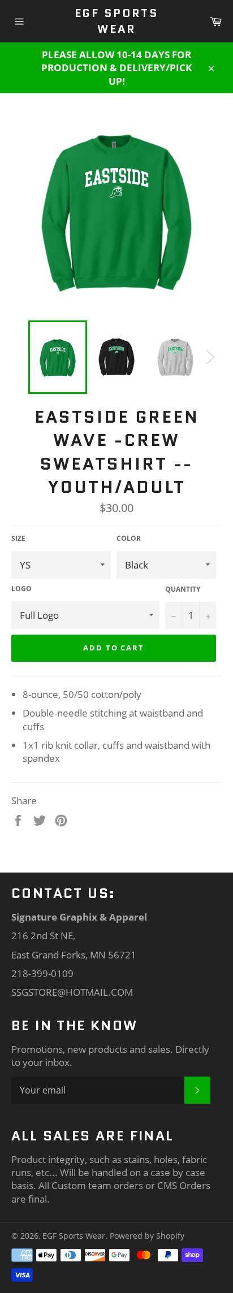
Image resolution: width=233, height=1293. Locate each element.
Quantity (182, 589)
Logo (21, 588)
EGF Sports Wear (116, 21)
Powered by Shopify (147, 1235)
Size (18, 538)
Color (128, 538)
